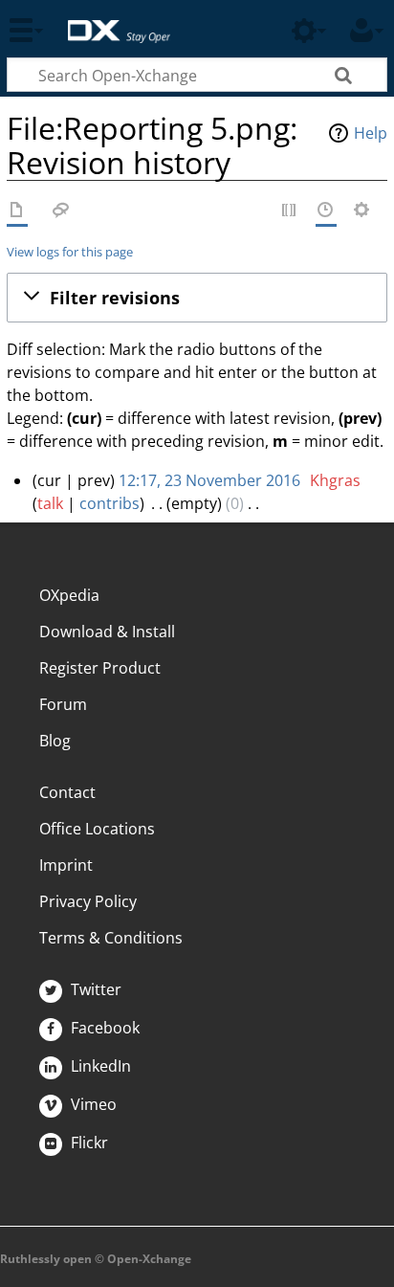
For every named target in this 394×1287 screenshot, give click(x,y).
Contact (67, 792)
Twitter (94, 989)
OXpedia (69, 595)
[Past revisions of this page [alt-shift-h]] (326, 211)
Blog (55, 740)
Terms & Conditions (111, 937)
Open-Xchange (111, 21)
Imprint (66, 865)
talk (50, 503)
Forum (63, 704)
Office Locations (97, 828)
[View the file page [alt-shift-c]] (17, 211)
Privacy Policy (88, 901)
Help (370, 133)
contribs (109, 503)
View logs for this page (70, 251)
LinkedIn (99, 1065)
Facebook (103, 1027)
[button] (197, 298)
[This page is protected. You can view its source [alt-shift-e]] (289, 211)
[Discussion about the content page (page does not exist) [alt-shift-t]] (61, 211)
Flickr (87, 1142)
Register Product (100, 667)
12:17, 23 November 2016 (209, 480)
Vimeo (92, 1104)
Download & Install (107, 631)
